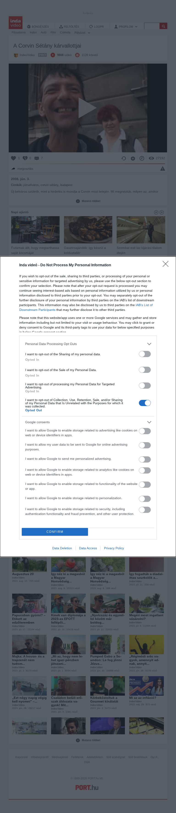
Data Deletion (62, 548)
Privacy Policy (114, 548)
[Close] (167, 265)
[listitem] (88, 344)
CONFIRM (55, 531)
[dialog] (88, 406)
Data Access (88, 548)
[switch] (145, 354)
